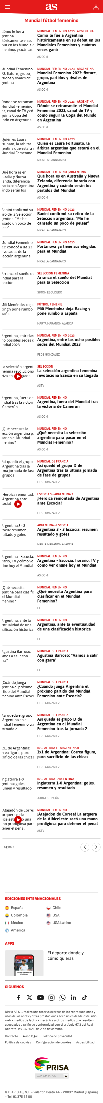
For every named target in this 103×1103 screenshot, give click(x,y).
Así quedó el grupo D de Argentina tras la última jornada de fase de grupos (67, 470)
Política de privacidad (57, 1036)
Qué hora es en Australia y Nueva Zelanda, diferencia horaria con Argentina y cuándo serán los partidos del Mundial (68, 183)
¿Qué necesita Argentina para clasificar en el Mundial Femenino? (64, 596)
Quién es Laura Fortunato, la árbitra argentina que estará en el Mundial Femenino (68, 148)
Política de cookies (18, 1042)
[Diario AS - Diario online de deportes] (52, 7)
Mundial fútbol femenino (51, 21)
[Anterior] (84, 847)
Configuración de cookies (53, 1042)
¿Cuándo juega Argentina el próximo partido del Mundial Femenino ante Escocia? (63, 691)
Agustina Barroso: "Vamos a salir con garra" (67, 658)
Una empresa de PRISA (52, 1064)
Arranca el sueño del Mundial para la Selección (64, 280)
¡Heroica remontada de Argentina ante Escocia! (68, 501)
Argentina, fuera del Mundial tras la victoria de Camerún (67, 404)
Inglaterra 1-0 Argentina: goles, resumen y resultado (65, 785)
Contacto (11, 1036)
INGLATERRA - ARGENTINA (55, 779)
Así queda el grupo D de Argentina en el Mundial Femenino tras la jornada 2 (62, 724)
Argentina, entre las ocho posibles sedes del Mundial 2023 (68, 342)
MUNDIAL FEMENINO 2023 (56, 139)
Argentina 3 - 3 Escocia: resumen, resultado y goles (67, 532)
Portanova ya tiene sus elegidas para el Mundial (66, 249)
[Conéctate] (96, 7)
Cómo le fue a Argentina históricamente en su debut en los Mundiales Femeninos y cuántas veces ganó (68, 42)
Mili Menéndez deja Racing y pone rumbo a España (63, 311)
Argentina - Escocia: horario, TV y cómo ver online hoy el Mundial (68, 563)
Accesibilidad (85, 1042)
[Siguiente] (96, 847)
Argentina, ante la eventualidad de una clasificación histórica (66, 627)
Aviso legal (30, 1036)
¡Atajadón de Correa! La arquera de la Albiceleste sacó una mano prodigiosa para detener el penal (67, 819)
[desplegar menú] (7, 7)
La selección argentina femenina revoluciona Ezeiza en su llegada (67, 373)
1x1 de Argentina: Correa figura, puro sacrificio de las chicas (66, 754)
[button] (52, 1076)
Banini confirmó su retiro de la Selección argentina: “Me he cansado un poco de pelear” (65, 218)
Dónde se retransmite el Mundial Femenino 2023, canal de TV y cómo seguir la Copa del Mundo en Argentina (67, 112)
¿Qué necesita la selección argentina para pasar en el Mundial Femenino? (61, 437)
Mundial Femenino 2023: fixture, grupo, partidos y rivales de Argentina (66, 77)
